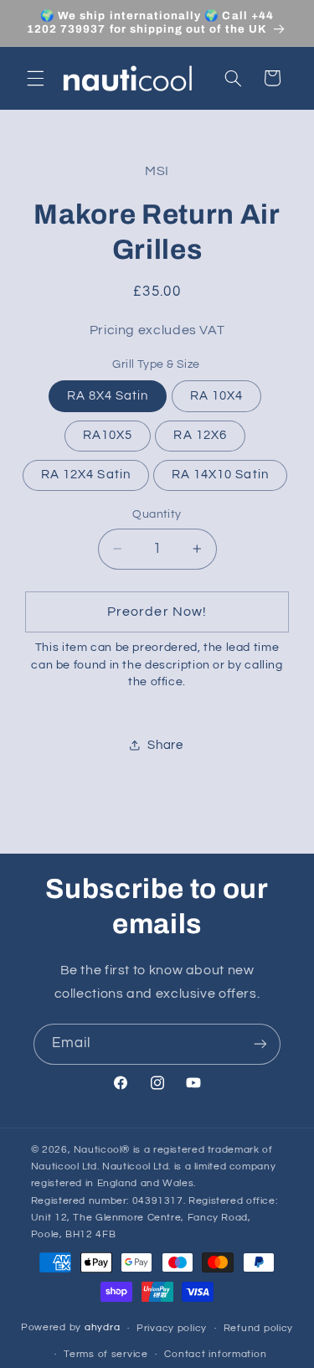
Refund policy (259, 1328)
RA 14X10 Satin (220, 474)
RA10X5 (107, 435)
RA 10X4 (216, 396)
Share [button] (165, 745)
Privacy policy (171, 1328)
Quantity (156, 514)
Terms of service (106, 1354)
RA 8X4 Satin (108, 396)
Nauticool (98, 1149)
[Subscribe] (260, 1044)
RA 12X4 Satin (86, 474)
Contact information (215, 1354)
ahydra (102, 1328)
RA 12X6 (199, 435)
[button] (35, 78)
